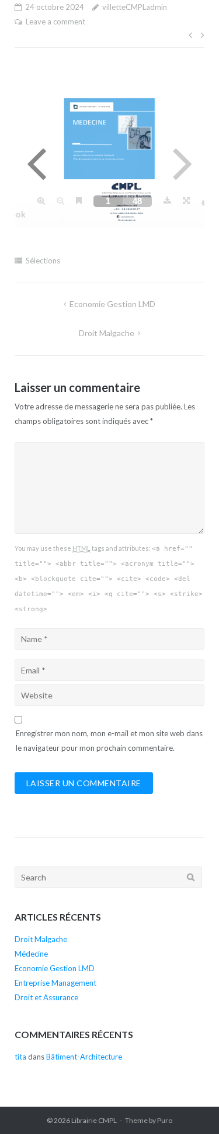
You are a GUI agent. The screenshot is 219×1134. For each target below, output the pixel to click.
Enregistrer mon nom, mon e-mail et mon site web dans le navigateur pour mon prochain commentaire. (109, 741)
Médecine (31, 953)
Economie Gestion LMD (112, 304)
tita (20, 1056)
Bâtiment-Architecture (84, 1056)
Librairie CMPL (94, 1120)
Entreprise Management (55, 982)
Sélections (43, 260)
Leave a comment (55, 21)
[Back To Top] (190, 1106)
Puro (164, 1120)
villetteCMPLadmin (134, 7)
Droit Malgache (106, 333)
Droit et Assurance (46, 997)
